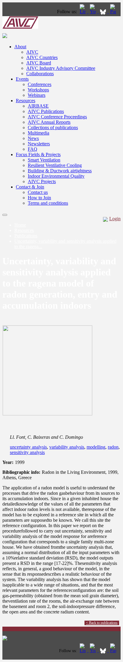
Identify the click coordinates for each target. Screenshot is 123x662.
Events (22, 79)
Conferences (39, 84)
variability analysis (66, 447)
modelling (96, 447)
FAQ (32, 149)
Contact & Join (30, 186)
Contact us (38, 192)
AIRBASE (38, 105)
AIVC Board (38, 62)
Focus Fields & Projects (38, 154)
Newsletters (39, 143)
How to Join (39, 197)
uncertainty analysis (28, 447)
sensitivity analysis (27, 452)
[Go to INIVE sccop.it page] (115, 11)
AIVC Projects (42, 181)
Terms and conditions (48, 203)
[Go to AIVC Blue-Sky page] (104, 11)
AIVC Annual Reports (49, 122)
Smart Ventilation (44, 159)
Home (20, 224)
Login (115, 218)
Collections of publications (53, 127)
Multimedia (38, 132)
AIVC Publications (46, 111)
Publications (25, 235)
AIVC (32, 52)
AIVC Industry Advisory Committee (60, 68)
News (33, 138)
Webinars (36, 95)
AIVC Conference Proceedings (57, 116)
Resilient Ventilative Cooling (55, 165)
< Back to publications (102, 623)
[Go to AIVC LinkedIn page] (83, 11)
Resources (25, 100)
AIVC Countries (42, 57)
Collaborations (40, 73)
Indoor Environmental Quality (56, 176)
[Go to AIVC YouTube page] (93, 11)
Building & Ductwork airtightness (60, 170)
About (20, 46)
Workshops (38, 89)
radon (113, 447)
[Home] (20, 27)
